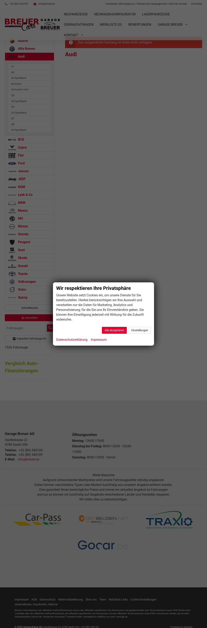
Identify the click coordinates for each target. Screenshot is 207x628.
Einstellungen (139, 330)
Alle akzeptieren (114, 330)
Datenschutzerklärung (72, 340)
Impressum (99, 340)
